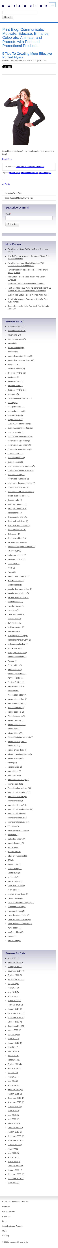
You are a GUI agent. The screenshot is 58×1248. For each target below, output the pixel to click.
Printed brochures (16, 716)
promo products (16, 784)
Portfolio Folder (15, 678)
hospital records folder (18, 597)
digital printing (15, 513)
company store (15, 415)
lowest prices (14, 623)
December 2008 (16, 1174)
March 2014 (14, 1001)
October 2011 (15, 1064)
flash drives (14, 563)
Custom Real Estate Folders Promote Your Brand (28, 295)
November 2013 (16, 1017)
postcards (13, 691)
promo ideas (14, 771)
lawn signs (13, 610)
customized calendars (18, 479)
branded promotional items (21, 360)
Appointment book (17, 339)
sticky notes (14, 890)
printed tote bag (16, 758)
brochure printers (16, 369)
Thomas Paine (15, 898)
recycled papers (16, 843)
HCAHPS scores (16, 580)
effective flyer (45, 173)
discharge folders (17, 530)
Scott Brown (14, 873)
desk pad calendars (17, 508)
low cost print (14, 619)
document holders (17, 542)
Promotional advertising (19, 788)
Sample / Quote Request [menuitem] (12, 1226)
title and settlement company (21, 902)
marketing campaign (18, 636)
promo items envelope (18, 780)
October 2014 (15, 975)
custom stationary (16, 475)
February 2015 (15, 962)
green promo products (18, 576)
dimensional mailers (17, 517)
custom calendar (16, 432)
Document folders (17, 538)
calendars (13, 394)
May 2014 (13, 992)
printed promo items (17, 750)
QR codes (13, 826)
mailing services (16, 627)
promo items (14, 775)
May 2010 (13, 1115)
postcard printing (16, 686)
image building (15, 602)
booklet (12, 343)
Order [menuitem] (4, 1231)
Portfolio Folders (16, 682)
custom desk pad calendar (20, 436)
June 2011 (13, 1077)
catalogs (12, 403)
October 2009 (15, 1145)
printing (12, 763)
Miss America (14, 648)
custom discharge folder (19, 441)
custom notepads (16, 458)
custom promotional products (21, 466)
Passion (12, 661)
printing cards (15, 767)
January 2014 (15, 1009)
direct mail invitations (18, 521)
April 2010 (13, 1119)
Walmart (12, 936)
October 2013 (15, 1022)
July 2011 (13, 1073)
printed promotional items (20, 754)
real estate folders (16, 839)
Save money (14, 864)
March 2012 (14, 1060)
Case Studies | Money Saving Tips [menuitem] (18, 198)
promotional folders (17, 797)
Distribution (14, 534)
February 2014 (15, 1005)
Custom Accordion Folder (20, 424)
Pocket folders (15, 665)
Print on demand (16, 708)
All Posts (6, 184)
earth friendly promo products (21, 547)
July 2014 (13, 984)
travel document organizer (20, 924)
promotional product (17, 818)
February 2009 (15, 1166)
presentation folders (17, 699)
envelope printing (16, 559)
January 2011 (15, 1094)
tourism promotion (17, 907)
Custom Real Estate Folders (21, 470)
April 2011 (13, 1085)
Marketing (14, 631)
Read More (7, 159)
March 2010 (14, 1123)
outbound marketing (29, 173)
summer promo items (18, 894)
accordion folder (16, 326)
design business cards (18, 496)
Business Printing (17, 390)
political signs (15, 670)
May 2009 (13, 1153)
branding (13, 364)
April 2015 (13, 958)
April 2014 (13, 996)
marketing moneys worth (19, 640)
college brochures (17, 411)
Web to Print (14, 941)
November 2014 (16, 971)
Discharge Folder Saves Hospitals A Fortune (26, 284)
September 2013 (16, 1026)
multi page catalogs (17, 653)
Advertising (14, 335)
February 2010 (15, 1128)
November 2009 (16, 1140)
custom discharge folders (19, 445)
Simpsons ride (15, 881)
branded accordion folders (20, 356)
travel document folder (18, 915)
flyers (11, 568)
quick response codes (18, 830)
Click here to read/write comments (30, 167)
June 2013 (13, 1039)
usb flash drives (16, 932)
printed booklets (16, 712)
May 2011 (13, 1081)
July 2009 (13, 1149)
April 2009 (13, 1157)
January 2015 (15, 967)
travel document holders (19, 919)
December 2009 (16, 1136)
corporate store (15, 420)
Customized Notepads (18, 487)
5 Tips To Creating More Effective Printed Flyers (27, 55)
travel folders (14, 928)
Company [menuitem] (6, 1216)
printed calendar (16, 720)
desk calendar (15, 500)
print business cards (17, 703)
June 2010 (13, 1111)
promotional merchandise (20, 809)
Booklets (13, 352)
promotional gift (15, 801)
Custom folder (15, 453)
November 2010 (16, 1102)
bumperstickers (15, 381)
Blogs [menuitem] (4, 1221)
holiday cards (15, 585)
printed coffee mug (17, 725)
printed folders (15, 733)
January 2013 (15, 1043)
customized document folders (21, 483)
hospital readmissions (18, 593)
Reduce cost (14, 852)
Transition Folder (16, 911)
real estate (13, 835)
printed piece (14, 746)
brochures (13, 377)
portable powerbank (17, 674)
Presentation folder (17, 695)
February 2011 (15, 1089)
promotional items (17, 805)
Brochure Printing (17, 373)
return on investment (18, 856)
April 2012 (13, 1056)
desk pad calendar (17, 504)
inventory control (16, 606)
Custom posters (16, 462)
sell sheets (13, 877)
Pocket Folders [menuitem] (8, 1211)
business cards (15, 386)
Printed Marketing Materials (20, 737)
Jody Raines (15, 61)
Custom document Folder (20, 449)
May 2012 (13, 1051)
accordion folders (17, 331)
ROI (11, 860)
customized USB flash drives (21, 492)
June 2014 (13, 988)
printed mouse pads (17, 742)
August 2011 (14, 1068)
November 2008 (16, 1179)
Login (26, 1242)
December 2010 (16, 1098)
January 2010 (15, 1132)
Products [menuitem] (6, 1207)
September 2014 (16, 979)
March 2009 (14, 1162)
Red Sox (13, 847)
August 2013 (14, 1030)
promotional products (18, 822)
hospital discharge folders (20, 589)
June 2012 (13, 1047)
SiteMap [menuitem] (5, 1236)
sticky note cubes (16, 885)
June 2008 (13, 1183)
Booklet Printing (16, 348)
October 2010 (15, 1106)
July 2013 (14, 1034)
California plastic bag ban (20, 398)
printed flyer (14, 173)
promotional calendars (19, 792)
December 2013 (16, 1013)
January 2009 (15, 1170)
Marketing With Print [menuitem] (12, 193)
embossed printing (17, 555)
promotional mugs (17, 813)
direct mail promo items (19, 525)
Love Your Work (16, 614)
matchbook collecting (18, 644)
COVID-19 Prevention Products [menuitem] (15, 1202)
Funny (12, 572)
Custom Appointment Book (20, 428)
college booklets (16, 407)
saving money (15, 869)
